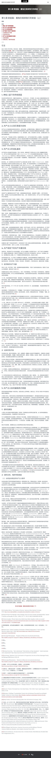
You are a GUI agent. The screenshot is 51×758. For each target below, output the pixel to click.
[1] (16, 54)
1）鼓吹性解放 (5, 38)
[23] (6, 594)
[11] (44, 317)
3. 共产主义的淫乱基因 (7, 29)
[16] (40, 378)
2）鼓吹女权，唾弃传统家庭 (8, 39)
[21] (10, 562)
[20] (45, 539)
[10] (18, 300)
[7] (4, 283)
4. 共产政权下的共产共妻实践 (8, 31)
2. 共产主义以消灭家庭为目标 (8, 27)
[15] (13, 366)
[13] (31, 331)
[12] (26, 325)
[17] (18, 462)
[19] (29, 470)
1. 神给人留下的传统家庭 (7, 25)
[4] (17, 122)
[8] (5, 287)
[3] (44, 71)
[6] (17, 269)
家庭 (10, 50)
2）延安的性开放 (6, 34)
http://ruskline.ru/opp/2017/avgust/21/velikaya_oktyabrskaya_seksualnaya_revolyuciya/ (22, 637)
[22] (21, 574)
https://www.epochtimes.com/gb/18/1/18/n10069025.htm (15, 675)
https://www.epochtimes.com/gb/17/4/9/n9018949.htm (15, 666)
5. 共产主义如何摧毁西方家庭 (8, 36)
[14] (4, 341)
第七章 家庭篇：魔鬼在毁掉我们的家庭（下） (26, 606)
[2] (2, 66)
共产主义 (24, 74)
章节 (19, 754)
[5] (9, 159)
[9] (15, 293)
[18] (34, 468)
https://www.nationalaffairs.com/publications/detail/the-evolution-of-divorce (22, 612)
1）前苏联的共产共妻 (7, 32)
